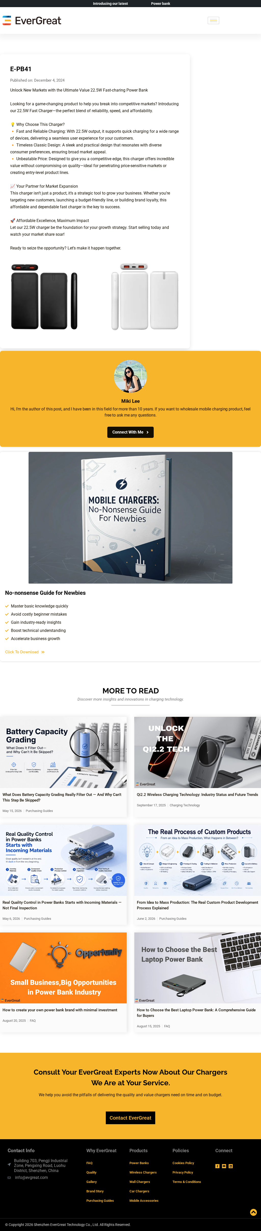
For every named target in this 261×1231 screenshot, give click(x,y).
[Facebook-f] (217, 1166)
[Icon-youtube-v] (224, 1166)
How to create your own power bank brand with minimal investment (60, 1010)
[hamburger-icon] (213, 20)
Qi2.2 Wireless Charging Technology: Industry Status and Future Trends (197, 794)
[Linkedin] (231, 1166)
